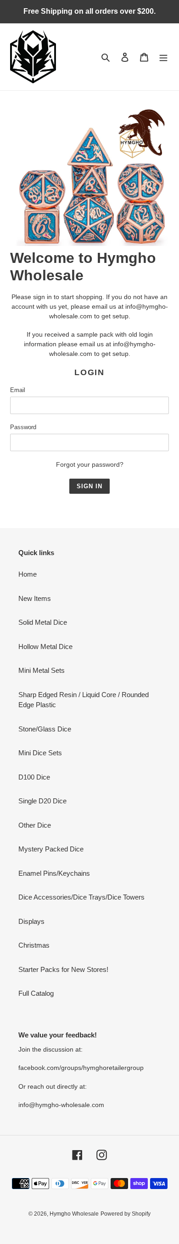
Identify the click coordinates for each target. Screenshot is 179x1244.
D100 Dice (34, 777)
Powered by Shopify (126, 1214)
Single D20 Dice (42, 801)
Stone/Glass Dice (44, 729)
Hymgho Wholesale (74, 1214)
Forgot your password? (89, 464)
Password (23, 427)
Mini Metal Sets (41, 670)
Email (17, 390)
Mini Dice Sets (40, 753)
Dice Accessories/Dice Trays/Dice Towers (81, 897)
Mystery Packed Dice (51, 849)
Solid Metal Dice (42, 622)
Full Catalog (36, 993)
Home (27, 574)
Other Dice (34, 825)
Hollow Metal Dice (45, 646)
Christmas (34, 945)
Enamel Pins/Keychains (54, 873)
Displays (31, 921)
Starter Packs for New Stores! (63, 969)
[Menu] (163, 57)
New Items (34, 598)
